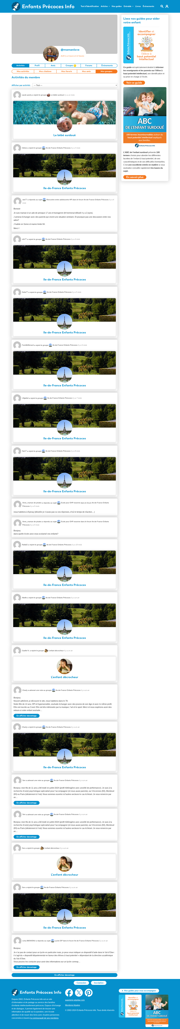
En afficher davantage (27, 715)
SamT (24, 451)
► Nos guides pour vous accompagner (139, 990)
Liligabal (25, 398)
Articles (104, 6)
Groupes (70, 65)
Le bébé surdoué (57, 95)
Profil (37, 65)
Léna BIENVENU (28, 941)
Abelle (24, 598)
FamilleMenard (28, 345)
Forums (88, 65)
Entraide (127, 6)
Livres (138, 6)
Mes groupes (106, 71)
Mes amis (86, 71)
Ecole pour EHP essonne (70, 503)
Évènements (148, 6)
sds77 (24, 200)
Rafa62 (25, 545)
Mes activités (23, 71)
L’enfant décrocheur (56, 651)
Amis (53, 65)
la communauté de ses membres (44, 1018)
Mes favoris (66, 71)
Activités (20, 65)
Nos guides (117, 6)
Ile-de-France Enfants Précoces (58, 148)
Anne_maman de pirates (32, 503)
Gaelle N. (25, 651)
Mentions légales (72, 1005)
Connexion (81, 983)
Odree (24, 148)
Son (23, 780)
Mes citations (45, 71)
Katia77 (25, 292)
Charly (24, 690)
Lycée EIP (59, 941)
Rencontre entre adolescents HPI (59, 200)
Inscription (98, 983)
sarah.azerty (27, 95)
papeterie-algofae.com (75, 1000)
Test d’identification (90, 6)
